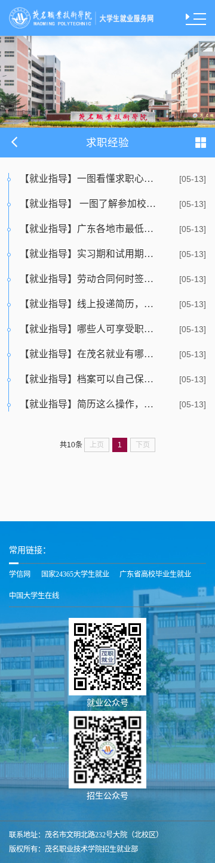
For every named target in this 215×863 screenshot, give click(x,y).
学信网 (19, 574)
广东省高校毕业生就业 (155, 574)
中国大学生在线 (34, 596)
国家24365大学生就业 (75, 574)
